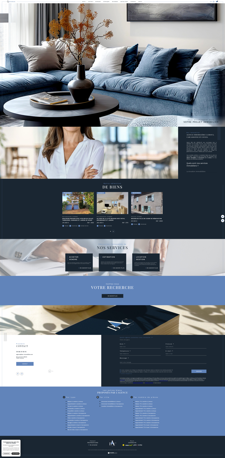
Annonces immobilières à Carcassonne (112, 404)
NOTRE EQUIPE (106, 1)
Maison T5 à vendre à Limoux (143, 406)
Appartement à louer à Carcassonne (78, 425)
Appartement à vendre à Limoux (77, 404)
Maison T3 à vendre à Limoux (143, 401)
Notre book (98, 1)
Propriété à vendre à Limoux (76, 411)
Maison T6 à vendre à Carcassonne (145, 415)
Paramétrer (6, 453)
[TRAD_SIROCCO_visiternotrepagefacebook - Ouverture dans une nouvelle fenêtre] (17, 373)
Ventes (83, 1)
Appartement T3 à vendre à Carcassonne (147, 420)
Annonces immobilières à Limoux (111, 401)
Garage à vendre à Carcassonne (77, 422)
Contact (140, 1)
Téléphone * (125, 351)
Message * (124, 358)
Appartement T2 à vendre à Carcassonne (147, 418)
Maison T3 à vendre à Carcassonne (145, 413)
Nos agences (115, 1)
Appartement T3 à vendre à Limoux (145, 408)
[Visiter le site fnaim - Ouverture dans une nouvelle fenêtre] (123, 445)
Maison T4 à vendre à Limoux (143, 404)
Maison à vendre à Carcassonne (77, 413)
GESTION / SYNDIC (124, 1)
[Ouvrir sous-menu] (93, 1)
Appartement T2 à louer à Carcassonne (146, 425)
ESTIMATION (133, 1)
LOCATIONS (90, 1)
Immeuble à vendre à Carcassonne (78, 420)
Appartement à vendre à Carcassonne (79, 415)
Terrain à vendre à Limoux (75, 406)
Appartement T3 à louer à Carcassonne (146, 427)
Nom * (122, 344)
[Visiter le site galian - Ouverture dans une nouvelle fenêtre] (137, 445)
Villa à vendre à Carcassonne (76, 418)
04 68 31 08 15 (21, 352)
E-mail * (169, 351)
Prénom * (170, 344)
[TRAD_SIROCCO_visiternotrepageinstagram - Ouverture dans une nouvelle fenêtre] (21, 373)
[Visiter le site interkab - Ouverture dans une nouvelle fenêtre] (129, 445)
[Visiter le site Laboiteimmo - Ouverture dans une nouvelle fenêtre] (112, 454)
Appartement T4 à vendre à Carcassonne (147, 422)
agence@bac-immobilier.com (24, 354)
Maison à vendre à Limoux (75, 401)
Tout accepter (15, 453)
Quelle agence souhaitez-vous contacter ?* (136, 337)
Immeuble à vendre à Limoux (76, 408)
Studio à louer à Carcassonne (76, 427)
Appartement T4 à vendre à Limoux (145, 411)
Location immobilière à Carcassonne (111, 406)
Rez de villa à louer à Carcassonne (78, 429)
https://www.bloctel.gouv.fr (163, 380)
